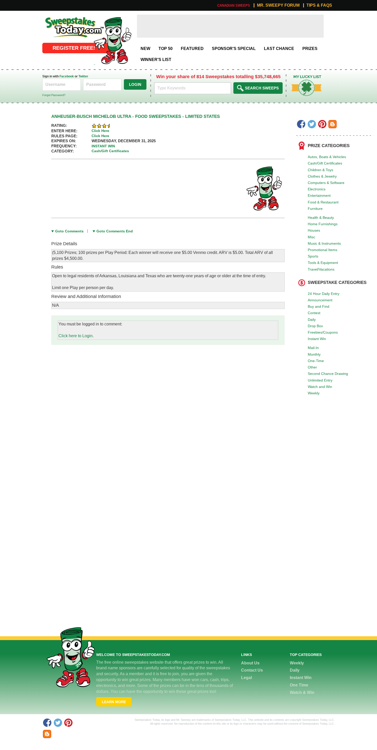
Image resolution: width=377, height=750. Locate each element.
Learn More (114, 702)
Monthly (314, 354)
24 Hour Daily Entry (323, 294)
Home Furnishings (323, 224)
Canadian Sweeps (233, 5)
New (145, 48)
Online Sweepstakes (61, 17)
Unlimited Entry (320, 380)
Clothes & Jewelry (322, 176)
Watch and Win (320, 387)
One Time (299, 685)
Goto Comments (69, 231)
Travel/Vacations (321, 269)
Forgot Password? (53, 95)
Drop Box (315, 326)
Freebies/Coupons (323, 332)
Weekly (314, 393)
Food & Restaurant (323, 202)
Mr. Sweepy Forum (278, 5)
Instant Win (317, 339)
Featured (192, 48)
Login (135, 84)
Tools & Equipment (323, 263)
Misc (311, 237)
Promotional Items (322, 250)
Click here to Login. (76, 336)
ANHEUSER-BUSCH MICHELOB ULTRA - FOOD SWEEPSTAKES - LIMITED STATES (135, 116)
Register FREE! (74, 48)
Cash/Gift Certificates (325, 163)
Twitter (83, 76)
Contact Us (252, 670)
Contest (314, 313)
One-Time (316, 361)
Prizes (310, 48)
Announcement (320, 300)
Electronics (316, 189)
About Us (250, 663)
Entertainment (319, 195)
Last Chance (279, 48)
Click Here (100, 131)
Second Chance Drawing (328, 374)
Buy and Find (318, 306)
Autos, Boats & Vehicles (327, 157)
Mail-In (313, 348)
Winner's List (156, 59)
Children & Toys (320, 170)
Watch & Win (302, 692)
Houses (314, 230)
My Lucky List (302, 77)
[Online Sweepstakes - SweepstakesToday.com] (112, 40)
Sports (313, 256)
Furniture (315, 209)
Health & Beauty (321, 217)
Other (312, 367)
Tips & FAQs (319, 5)
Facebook (66, 76)
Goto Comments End (114, 231)
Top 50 (165, 48)
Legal (246, 677)
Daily (312, 319)
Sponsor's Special (234, 48)
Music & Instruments (324, 243)
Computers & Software (326, 183)
